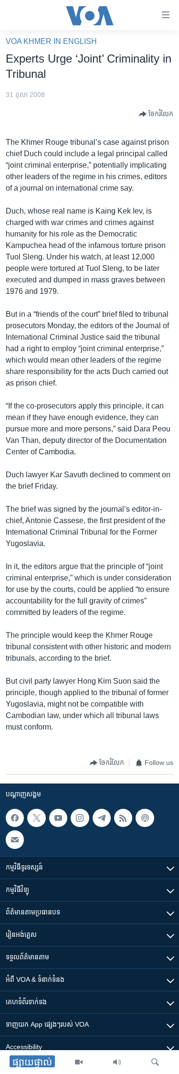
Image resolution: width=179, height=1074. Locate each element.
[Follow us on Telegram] (102, 818)
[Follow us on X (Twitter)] (36, 818)
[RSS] (123, 818)
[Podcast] (145, 818)
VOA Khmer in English (51, 41)
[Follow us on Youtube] (58, 818)
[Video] (78, 1062)
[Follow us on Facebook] (15, 818)
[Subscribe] (15, 839)
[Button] (156, 114)
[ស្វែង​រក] (155, 1062)
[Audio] (117, 1062)
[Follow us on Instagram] (80, 818)
